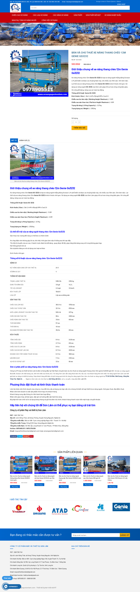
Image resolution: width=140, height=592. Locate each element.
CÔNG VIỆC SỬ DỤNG (49, 20)
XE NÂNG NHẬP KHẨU (113, 15)
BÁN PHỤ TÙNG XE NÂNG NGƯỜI (24, 20)
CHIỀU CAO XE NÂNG (20, 15)
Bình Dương (118, 376)
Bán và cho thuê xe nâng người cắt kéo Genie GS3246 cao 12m (44, 477)
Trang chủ (14, 44)
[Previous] (9, 511)
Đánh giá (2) (24, 140)
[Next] (130, 511)
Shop (21, 44)
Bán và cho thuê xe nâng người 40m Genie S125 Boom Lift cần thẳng (118, 478)
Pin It (31, 436)
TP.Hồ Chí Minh (110, 376)
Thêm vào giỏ (79, 128)
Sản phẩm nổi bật (93, 15)
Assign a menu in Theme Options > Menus (108, 1)
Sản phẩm (78, 15)
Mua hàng (15, 486)
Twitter (20, 436)
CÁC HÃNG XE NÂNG (60, 15)
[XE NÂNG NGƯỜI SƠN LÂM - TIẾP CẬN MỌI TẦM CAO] (18, 7)
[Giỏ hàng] (127, 4)
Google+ (26, 436)
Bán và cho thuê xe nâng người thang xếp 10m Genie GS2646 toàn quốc (70, 478)
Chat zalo (7, 578)
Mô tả (14, 140)
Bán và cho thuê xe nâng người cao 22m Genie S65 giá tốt (93, 477)
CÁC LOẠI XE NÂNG (40, 15)
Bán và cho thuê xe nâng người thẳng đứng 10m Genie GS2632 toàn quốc (20, 478)
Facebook (13, 436)
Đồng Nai (126, 376)
